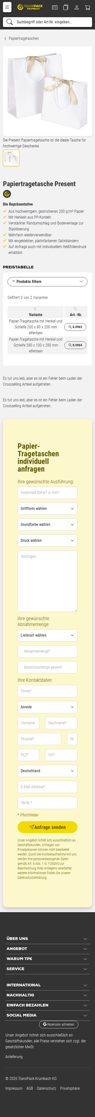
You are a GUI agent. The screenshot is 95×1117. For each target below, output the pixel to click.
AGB (29, 1088)
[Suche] (10, 22)
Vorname (28, 723)
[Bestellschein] (54, 7)
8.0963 (77, 327)
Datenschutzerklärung (32, 878)
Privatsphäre (70, 1088)
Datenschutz (46, 1088)
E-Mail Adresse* (33, 786)
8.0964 (77, 345)
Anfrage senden (50, 827)
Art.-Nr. (76, 314)
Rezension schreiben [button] (60, 1024)
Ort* (51, 755)
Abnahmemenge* (37, 651)
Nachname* (57, 723)
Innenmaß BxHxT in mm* (40, 492)
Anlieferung (14, 1056)
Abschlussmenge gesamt (43, 667)
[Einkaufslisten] (65, 7)
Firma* (26, 691)
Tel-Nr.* (26, 802)
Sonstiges (28, 556)
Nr (72, 739)
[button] (7, 7)
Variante (35, 314)
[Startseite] (30, 7)
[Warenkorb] (88, 7)
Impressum (13, 1088)
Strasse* (27, 739)
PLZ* (24, 755)
